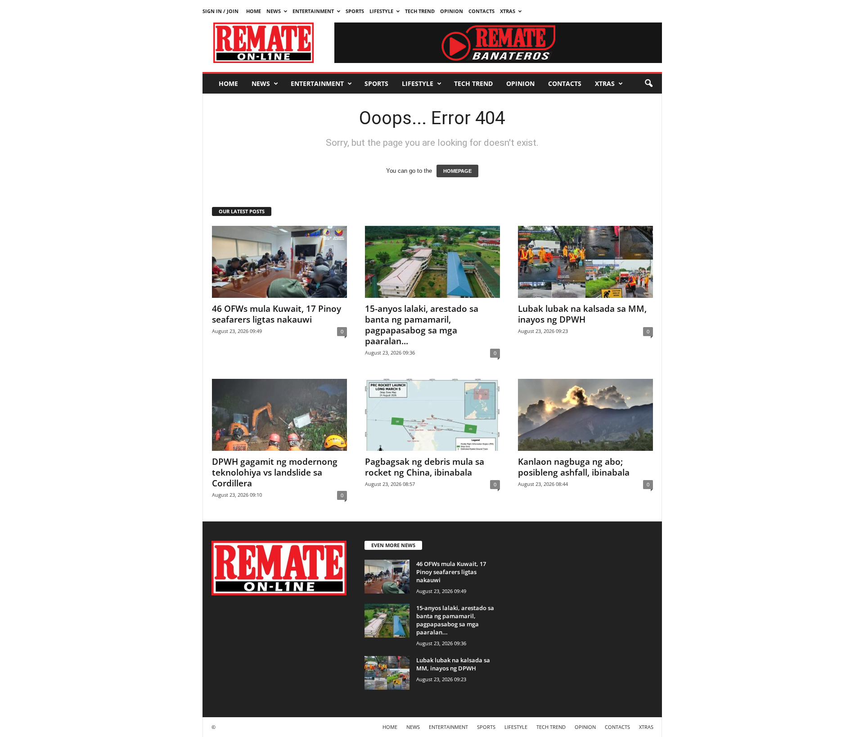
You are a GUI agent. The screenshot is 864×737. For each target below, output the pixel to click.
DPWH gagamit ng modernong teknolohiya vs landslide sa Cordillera (275, 472)
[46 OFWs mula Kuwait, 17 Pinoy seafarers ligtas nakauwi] (279, 262)
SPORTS (355, 11)
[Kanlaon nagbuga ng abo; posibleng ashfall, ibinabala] (585, 415)
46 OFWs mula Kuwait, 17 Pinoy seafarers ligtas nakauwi (276, 314)
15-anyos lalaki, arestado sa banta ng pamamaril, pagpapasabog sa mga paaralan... (421, 325)
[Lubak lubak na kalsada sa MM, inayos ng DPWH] (585, 262)
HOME (253, 11)
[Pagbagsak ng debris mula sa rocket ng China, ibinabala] (432, 415)
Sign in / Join (220, 11)
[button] (648, 84)
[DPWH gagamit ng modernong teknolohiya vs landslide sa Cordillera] (279, 415)
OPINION (451, 11)
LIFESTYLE (381, 11)
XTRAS (507, 11)
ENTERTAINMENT (313, 11)
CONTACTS (481, 11)
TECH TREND (420, 11)
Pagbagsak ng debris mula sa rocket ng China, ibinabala (424, 467)
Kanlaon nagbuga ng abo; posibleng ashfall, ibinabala (574, 467)
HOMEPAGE (457, 171)
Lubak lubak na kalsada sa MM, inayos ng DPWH (582, 314)
